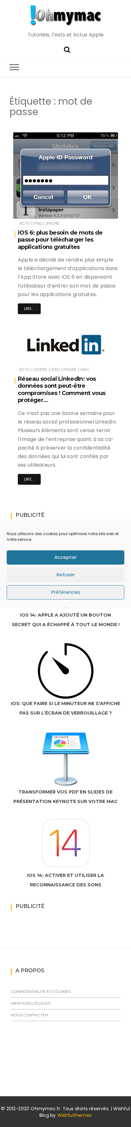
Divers (40, 369)
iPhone (52, 223)
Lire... (29, 308)
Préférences (65, 592)
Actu (24, 223)
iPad (38, 223)
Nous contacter (29, 1015)
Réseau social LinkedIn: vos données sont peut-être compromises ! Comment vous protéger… (61, 389)
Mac (85, 369)
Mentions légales (30, 1003)
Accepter (65, 557)
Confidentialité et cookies (41, 991)
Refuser (66, 574)
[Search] (67, 49)
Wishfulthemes (74, 1115)
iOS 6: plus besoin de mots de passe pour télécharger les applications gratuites (60, 239)
